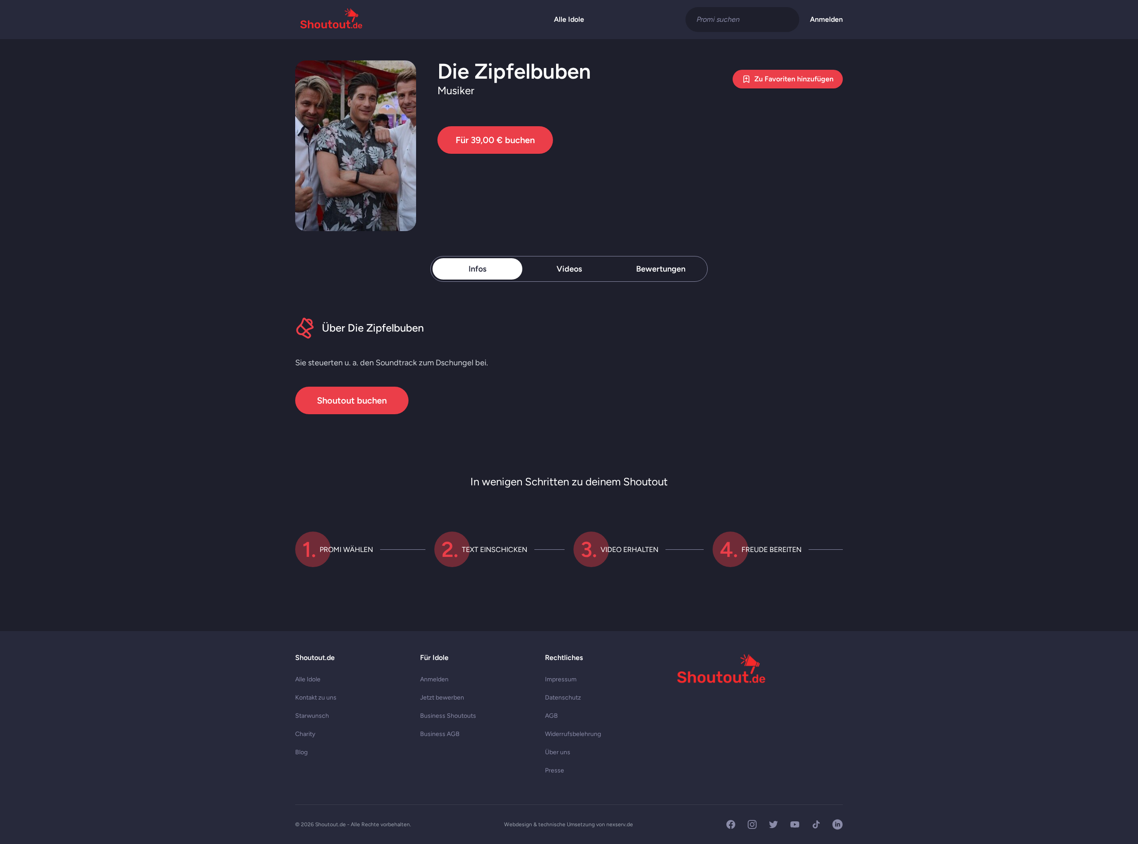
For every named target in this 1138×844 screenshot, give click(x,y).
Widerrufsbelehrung (573, 734)
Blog (301, 752)
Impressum (561, 679)
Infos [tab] (477, 269)
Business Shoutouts (448, 716)
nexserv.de (619, 824)
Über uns (557, 752)
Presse (554, 770)
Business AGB (440, 734)
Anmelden (826, 19)
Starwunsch (312, 716)
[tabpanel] (569, 365)
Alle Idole (569, 19)
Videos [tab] (569, 269)
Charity (305, 734)
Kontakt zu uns (316, 697)
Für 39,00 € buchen (495, 140)
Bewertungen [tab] (660, 269)
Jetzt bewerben (442, 697)
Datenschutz (563, 697)
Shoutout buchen (352, 400)
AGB (551, 716)
